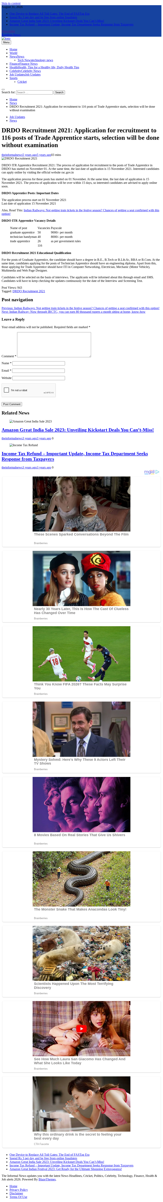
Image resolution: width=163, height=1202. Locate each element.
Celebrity (25, 71)
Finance (24, 63)
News (17, 56)
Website (7, 378)
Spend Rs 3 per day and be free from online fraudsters (43, 17)
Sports (13, 78)
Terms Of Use (18, 1197)
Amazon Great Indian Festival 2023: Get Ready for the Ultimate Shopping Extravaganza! (66, 1169)
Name (7, 363)
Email (6, 370)
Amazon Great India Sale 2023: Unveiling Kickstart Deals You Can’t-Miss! (57, 21)
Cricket (22, 81)
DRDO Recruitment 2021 (29, 291)
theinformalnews (12, 155)
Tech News (35, 60)
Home (13, 49)
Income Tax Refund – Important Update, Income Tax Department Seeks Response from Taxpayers (71, 24)
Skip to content (11, 3)
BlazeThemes (47, 1179)
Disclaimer (16, 1193)
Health (44, 67)
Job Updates (25, 74)
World (13, 53)
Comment (9, 356)
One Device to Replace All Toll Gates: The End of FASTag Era (49, 13)
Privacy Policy (19, 1189)
